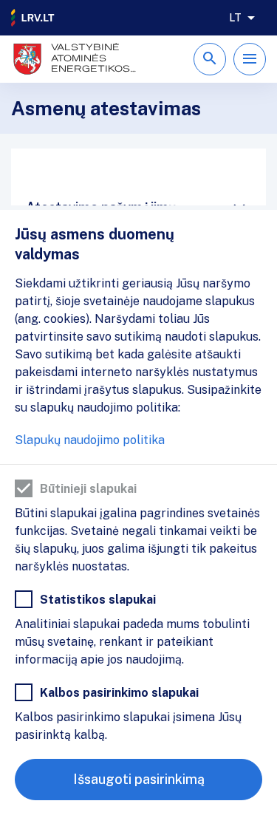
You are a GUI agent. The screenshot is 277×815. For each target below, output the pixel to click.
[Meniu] (249, 59)
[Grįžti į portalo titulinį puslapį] (33, 17)
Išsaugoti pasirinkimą (139, 779)
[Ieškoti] (210, 59)
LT (235, 18)
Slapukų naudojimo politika (90, 440)
